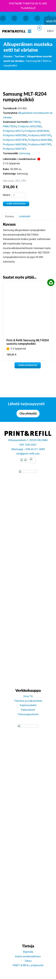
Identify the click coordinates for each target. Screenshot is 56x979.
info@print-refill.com (28, 453)
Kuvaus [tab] (9, 216)
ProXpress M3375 (13, 131)
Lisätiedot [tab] (24, 216)
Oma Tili (28, 696)
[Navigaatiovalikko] (29, 31)
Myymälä (28, 951)
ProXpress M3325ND (29, 126)
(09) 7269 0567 (28, 444)
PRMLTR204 (10, 126)
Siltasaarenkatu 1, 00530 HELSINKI (28, 440)
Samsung (24, 153)
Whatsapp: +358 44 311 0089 (28, 449)
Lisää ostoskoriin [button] (27, 365)
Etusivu (7, 56)
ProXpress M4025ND (40, 139)
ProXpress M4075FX (14, 148)
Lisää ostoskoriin (16, 203)
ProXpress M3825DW (37, 131)
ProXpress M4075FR (39, 144)
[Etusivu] (14, 31)
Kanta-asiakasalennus (28, 956)
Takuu (28, 960)
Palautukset (28, 709)
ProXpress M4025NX (15, 144)
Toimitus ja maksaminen (28, 700)
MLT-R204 (34, 121)
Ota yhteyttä (28, 413)
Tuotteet (19, 56)
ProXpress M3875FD (39, 135)
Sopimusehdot (28, 705)
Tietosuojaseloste (28, 714)
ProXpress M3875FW (15, 139)
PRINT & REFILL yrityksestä (28, 965)
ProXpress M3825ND (15, 135)
